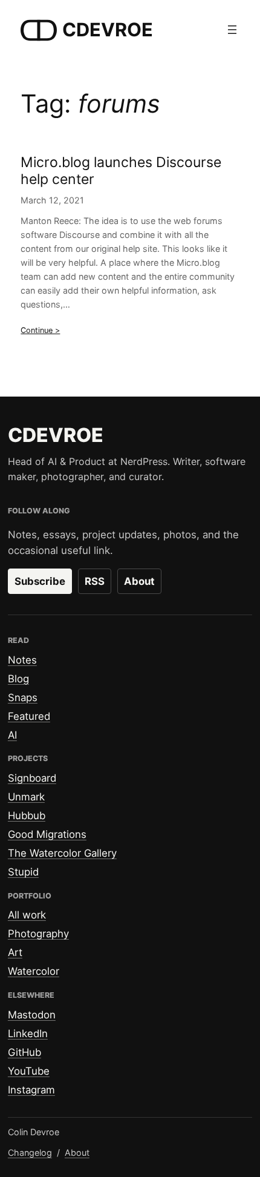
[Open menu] (232, 29)
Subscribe (40, 581)
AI (12, 735)
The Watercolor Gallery (62, 853)
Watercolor (33, 971)
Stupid (23, 872)
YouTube (29, 1071)
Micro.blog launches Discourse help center (121, 171)
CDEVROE (107, 29)
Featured (29, 716)
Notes (22, 660)
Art (15, 952)
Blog (18, 679)
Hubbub (26, 815)
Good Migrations (47, 834)
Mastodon (32, 1015)
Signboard (32, 778)
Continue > (40, 330)
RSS (95, 581)
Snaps (22, 697)
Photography (38, 934)
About (139, 581)
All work (27, 915)
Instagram (31, 1090)
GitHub (24, 1052)
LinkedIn (28, 1033)
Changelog (30, 1152)
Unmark (26, 797)
